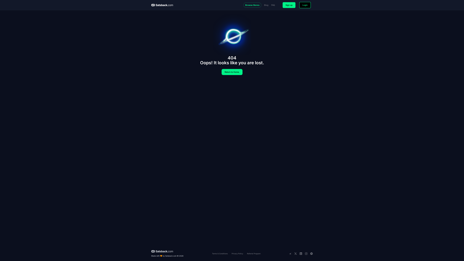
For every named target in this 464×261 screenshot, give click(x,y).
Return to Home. (232, 72)
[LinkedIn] (301, 253)
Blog (266, 5)
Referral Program (254, 254)
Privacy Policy (237, 254)
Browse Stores (252, 5)
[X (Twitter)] (295, 253)
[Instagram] (306, 253)
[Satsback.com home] (162, 5)
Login (305, 5)
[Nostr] (290, 253)
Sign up (289, 5)
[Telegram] (311, 253)
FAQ (273, 5)
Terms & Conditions (220, 254)
